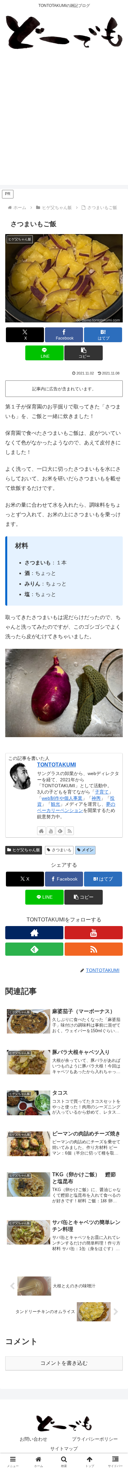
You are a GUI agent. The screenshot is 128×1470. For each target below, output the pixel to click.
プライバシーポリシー (95, 1439)
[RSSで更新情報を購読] (69, 830)
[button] (83, 352)
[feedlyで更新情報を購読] (60, 830)
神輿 (96, 798)
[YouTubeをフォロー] (51, 830)
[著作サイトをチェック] (41, 830)
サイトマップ (64, 1448)
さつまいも (62, 850)
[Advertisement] (64, 120)
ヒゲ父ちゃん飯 (26, 850)
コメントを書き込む (64, 1363)
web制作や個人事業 (62, 798)
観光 (55, 804)
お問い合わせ (33, 1439)
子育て (102, 792)
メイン (88, 850)
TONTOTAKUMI (56, 764)
